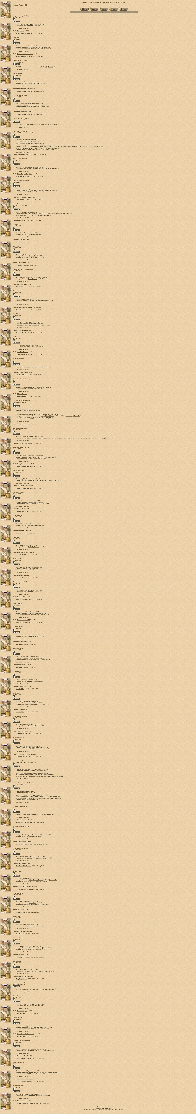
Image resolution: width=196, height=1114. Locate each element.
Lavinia (32, 681)
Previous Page (128, 12)
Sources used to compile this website (101, 12)
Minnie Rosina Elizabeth (25, 822)
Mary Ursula (21, 599)
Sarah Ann (33, 726)
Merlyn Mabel (22, 733)
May (19, 644)
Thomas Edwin (27, 791)
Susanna (33, 971)
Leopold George (36, 47)
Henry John (25, 409)
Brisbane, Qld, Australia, (73, 416)
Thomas (32, 256)
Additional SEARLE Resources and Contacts (80, 12)
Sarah (32, 858)
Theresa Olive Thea (23, 1103)
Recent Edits (114, 12)
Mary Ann (33, 636)
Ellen (32, 926)
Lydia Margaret (22, 511)
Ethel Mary (22, 33)
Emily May (33, 547)
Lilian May (21, 375)
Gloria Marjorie (22, 176)
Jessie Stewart (21, 286)
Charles (33, 105)
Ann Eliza (33, 346)
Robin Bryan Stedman (37, 1027)
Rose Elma (20, 912)
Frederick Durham (23, 91)
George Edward (47, 416)
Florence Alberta (60, 213)
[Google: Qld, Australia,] (54, 67)
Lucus (32, 702)
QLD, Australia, (96, 146)
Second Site (101, 1111)
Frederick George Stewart (38, 300)
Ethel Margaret (27, 141)
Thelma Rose (23, 1058)
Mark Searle (105, 1108)
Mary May (20, 554)
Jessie (32, 279)
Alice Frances (27, 410)
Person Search (120, 12)
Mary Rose (33, 1050)
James (32, 903)
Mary (31, 25)
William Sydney (35, 747)
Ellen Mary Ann (43, 367)
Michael (48, 213)
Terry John (21, 1013)
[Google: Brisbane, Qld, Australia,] (80, 416)
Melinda (20, 689)
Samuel (33, 658)
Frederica (32, 1005)
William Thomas (36, 880)
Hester (19, 242)
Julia (74, 146)
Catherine (33, 525)
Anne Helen (27, 770)
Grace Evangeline (27, 792)
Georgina (34, 83)
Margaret (32, 591)
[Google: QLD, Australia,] (102, 146)
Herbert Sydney (36, 1072)
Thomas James (35, 613)
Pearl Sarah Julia (23, 866)
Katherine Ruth (22, 333)
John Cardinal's (96, 1111)
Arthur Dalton (45, 146)
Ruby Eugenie (21, 957)
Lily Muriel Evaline (35, 438)
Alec (32, 568)
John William (25, 769)
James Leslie (26, 139)
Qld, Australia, (49, 67)
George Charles (62, 146)
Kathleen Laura (33, 213)
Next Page (135, 12)
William (33, 323)
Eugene (32, 948)
